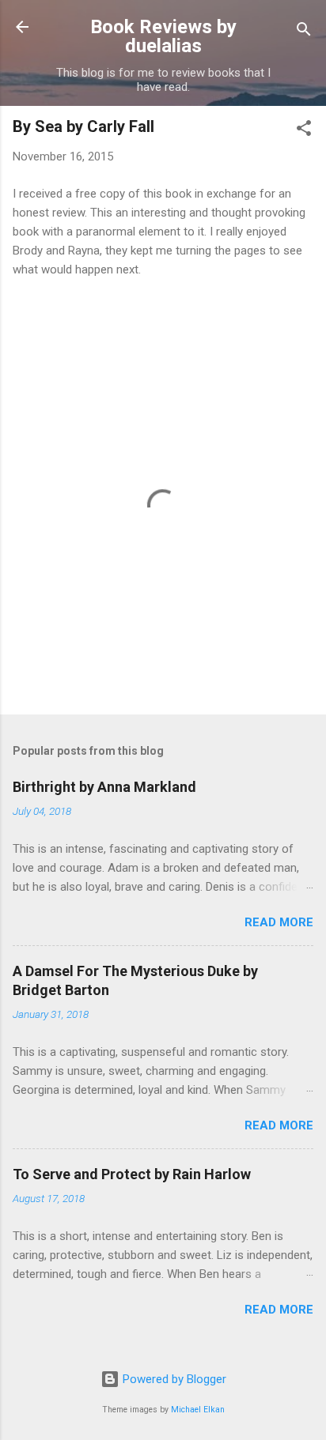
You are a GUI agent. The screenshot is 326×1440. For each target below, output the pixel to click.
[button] (303, 131)
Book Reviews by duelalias (163, 36)
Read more (278, 922)
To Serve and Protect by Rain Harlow (132, 1174)
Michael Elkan (198, 1409)
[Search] (303, 32)
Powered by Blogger (172, 1379)
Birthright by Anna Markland (104, 786)
